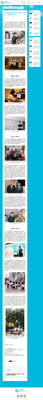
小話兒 (34, 1)
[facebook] (18, 396)
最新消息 (29, 1)
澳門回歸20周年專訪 (15, 7)
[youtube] (21, 396)
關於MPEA (23, 1)
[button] (24, 396)
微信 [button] (14, 361)
